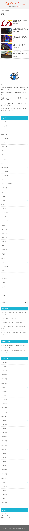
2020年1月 (4, 453)
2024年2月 (4, 362)
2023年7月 (4, 366)
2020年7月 (4, 432)
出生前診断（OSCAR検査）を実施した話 (11, 322)
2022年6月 (4, 379)
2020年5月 (4, 436)
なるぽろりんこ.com (14, 528)
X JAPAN (4, 130)
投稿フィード (4, 515)
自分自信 (4, 266)
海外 (4, 245)
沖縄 (4, 241)
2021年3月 (4, 408)
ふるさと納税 (5, 134)
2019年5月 (4, 486)
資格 (3, 282)
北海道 (4, 237)
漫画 (3, 262)
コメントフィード (5, 517)
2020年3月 (4, 445)
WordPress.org (5, 519)
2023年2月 (4, 370)
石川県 (4, 249)
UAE (4, 216)
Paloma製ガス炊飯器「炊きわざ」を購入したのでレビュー (13, 313)
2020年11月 (4, 420)
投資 (3, 204)
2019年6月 (4, 482)
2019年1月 (4, 503)
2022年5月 (4, 383)
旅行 (3, 208)
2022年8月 (4, 374)
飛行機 (4, 254)
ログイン (3, 513)
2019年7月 (4, 478)
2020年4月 (4, 441)
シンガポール (6, 225)
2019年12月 (4, 457)
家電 (3, 200)
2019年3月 (4, 494)
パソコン (4, 167)
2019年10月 (4, 465)
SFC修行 (5, 212)
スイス (4, 229)
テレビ (3, 159)
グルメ (4, 142)
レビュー (4, 187)
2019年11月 (4, 461)
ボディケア (5, 171)
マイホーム (5, 175)
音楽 (3, 295)
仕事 (3, 192)
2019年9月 (4, 469)
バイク (3, 163)
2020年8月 (4, 428)
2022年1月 (4, 391)
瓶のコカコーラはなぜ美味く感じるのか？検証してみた (13, 333)
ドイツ (4, 233)
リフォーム (5, 179)
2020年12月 (4, 416)
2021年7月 (4, 403)
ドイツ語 (5, 278)
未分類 (3, 258)
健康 (4, 270)
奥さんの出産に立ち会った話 (8, 318)
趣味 (3, 287)
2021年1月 (4, 412)
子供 (3, 196)
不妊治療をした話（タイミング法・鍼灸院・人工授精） (13, 327)
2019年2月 (4, 498)
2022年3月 (4, 387)
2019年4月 (4, 490)
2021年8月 (4, 399)
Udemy (4, 125)
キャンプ (4, 138)
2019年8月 (4, 474)
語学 (3, 274)
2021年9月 (4, 395)
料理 (4, 146)
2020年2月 (4, 449)
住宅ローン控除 (7, 183)
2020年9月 (4, 424)
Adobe (3, 121)
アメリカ (5, 221)
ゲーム (3, 154)
